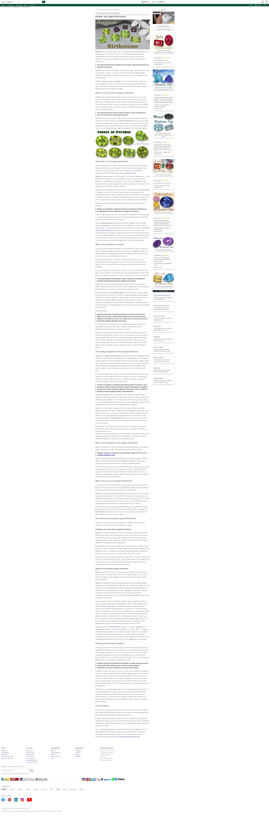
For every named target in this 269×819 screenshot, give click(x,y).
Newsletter (78, 756)
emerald (118, 81)
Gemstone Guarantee (31, 760)
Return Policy (29, 750)
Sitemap (77, 754)
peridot (136, 73)
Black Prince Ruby (109, 606)
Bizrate (160, 64)
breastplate (145, 190)
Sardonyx (98, 533)
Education (32, 5)
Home (3, 5)
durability (124, 461)
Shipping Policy (30, 754)
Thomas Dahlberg (115, 9)
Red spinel (128, 590)
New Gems (4, 750)
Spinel (97, 572)
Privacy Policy (29, 756)
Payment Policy (30, 752)
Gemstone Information (164, 26)
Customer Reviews (56, 752)
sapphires (139, 627)
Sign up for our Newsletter (164, 29)
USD (265, 5)
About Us (163, 9)
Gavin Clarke (100, 9)
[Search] (43, 2)
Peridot (97, 97)
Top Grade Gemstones (7, 756)
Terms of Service (30, 758)
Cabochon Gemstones (7, 758)
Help (26, 5)
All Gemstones (5, 752)
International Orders (31, 762)
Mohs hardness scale (107, 455)
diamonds (98, 629)
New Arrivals (19, 5)
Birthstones (4, 754)
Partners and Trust (56, 756)
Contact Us (54, 754)
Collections (78, 750)
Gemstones (10, 5)
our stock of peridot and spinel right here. (125, 737)
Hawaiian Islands (130, 173)
